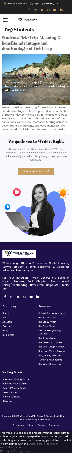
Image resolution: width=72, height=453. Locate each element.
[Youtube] (55, 10)
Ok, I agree (6, 451)
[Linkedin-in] (61, 10)
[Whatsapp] (48, 10)
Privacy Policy (22, 451)
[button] (5, 19)
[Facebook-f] (29, 10)
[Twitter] (42, 10)
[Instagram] (35, 10)
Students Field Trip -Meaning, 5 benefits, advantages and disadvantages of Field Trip (31, 43)
